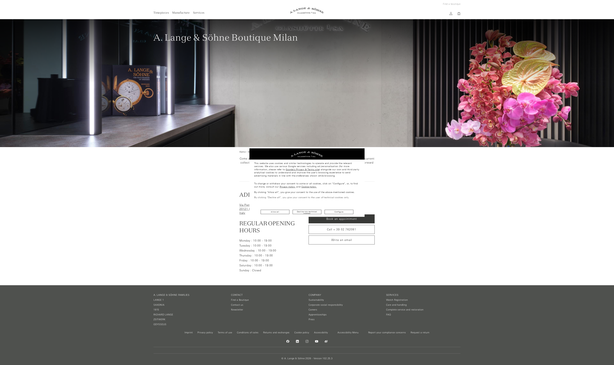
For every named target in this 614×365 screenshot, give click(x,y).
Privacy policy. (288, 186)
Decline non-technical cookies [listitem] (307, 212)
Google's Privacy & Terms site (302, 169)
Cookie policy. (309, 186)
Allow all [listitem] (275, 212)
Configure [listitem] (339, 212)
